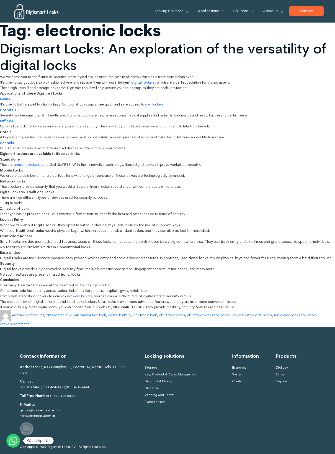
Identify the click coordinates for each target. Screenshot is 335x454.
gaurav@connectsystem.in (40, 410)
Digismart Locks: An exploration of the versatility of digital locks (163, 58)
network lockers (79, 296)
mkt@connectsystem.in (37, 416)
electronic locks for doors (208, 315)
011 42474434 (78, 387)
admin (17, 315)
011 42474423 (30, 387)
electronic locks (172, 315)
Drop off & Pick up (159, 381)
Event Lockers (155, 402)
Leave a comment (14, 324)
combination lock (92, 315)
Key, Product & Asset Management (171, 374)
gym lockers (154, 104)
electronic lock (145, 315)
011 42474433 (54, 387)
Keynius (282, 381)
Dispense (152, 388)
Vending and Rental (159, 395)
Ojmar (280, 374)
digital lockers (143, 82)
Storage (151, 368)
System (237, 374)
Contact (306, 11)
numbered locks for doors (295, 315)
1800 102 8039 (63, 396)
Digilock (282, 368)
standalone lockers (25, 165)
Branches (239, 368)
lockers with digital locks (252, 315)
